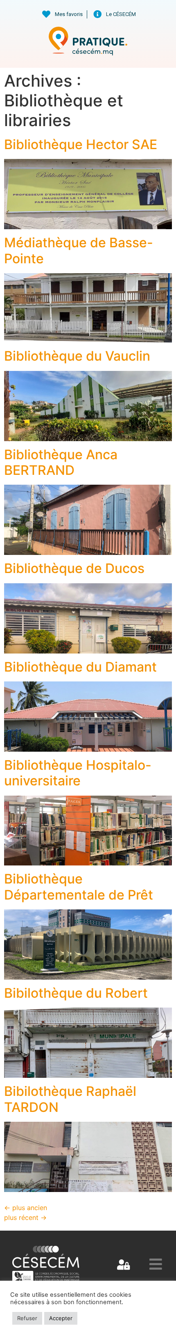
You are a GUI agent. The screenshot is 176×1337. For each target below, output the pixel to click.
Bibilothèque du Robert (76, 993)
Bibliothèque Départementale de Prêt (78, 886)
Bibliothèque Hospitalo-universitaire (77, 773)
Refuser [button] (27, 1318)
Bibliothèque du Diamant (80, 667)
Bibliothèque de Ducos (74, 568)
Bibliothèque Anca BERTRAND (60, 462)
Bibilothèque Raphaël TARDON (70, 1099)
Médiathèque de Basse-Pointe (78, 250)
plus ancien (25, 1208)
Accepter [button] (60, 1318)
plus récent (25, 1217)
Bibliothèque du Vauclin (77, 356)
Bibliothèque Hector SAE (80, 144)
